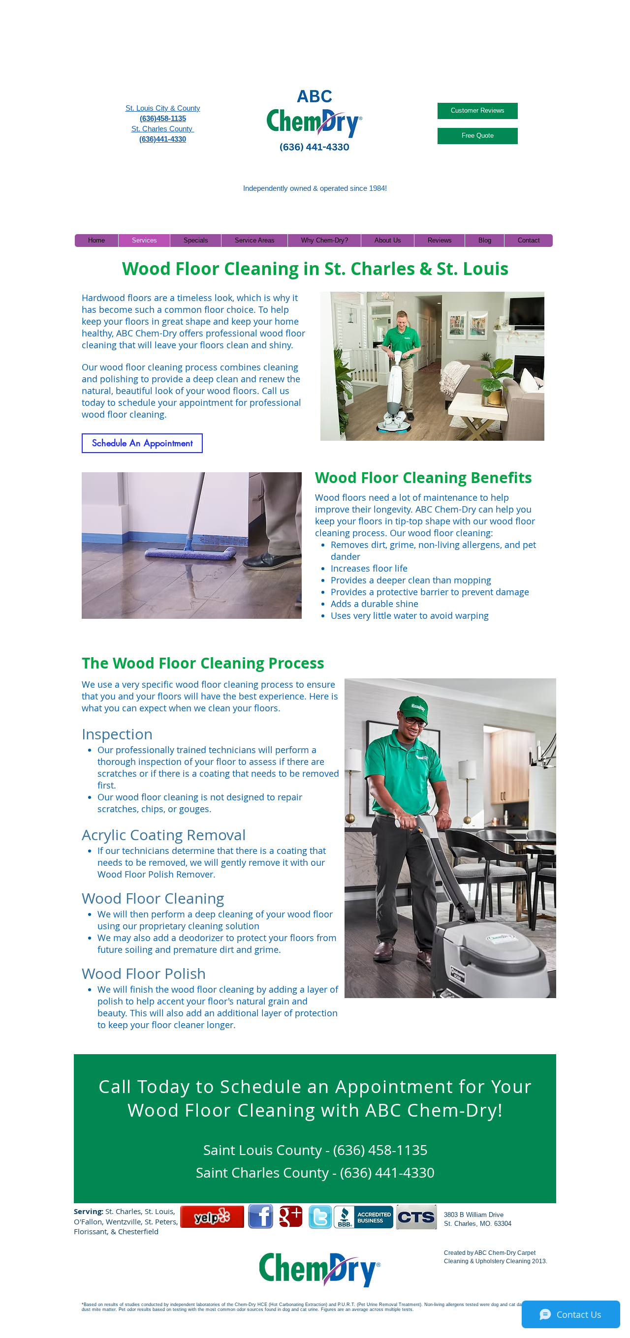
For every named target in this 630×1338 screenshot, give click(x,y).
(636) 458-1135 (380, 1150)
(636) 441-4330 (387, 1172)
